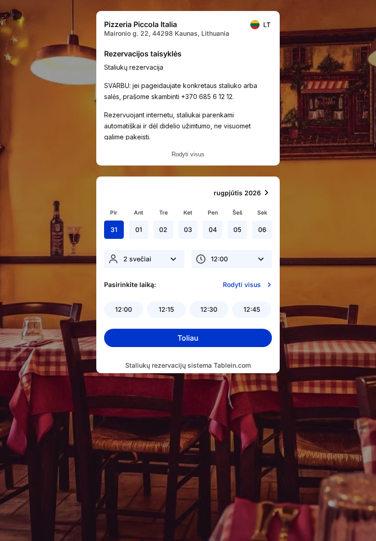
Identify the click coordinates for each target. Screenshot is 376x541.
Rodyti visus (188, 154)
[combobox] (144, 259)
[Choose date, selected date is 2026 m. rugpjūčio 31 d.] (266, 192)
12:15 (166, 309)
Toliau (188, 337)
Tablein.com (232, 365)
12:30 (208, 309)
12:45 (251, 309)
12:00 (123, 309)
